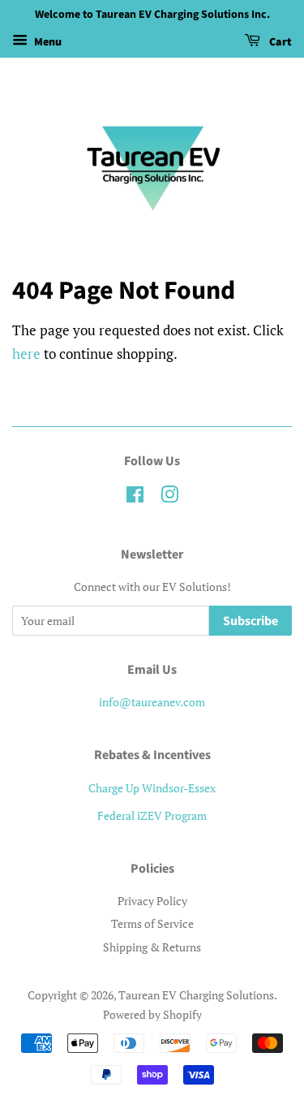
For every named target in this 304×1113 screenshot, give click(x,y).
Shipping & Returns (152, 947)
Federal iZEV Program (152, 815)
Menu (47, 42)
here (26, 353)
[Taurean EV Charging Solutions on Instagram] (169, 497)
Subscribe (250, 621)
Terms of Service (152, 923)
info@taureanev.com (152, 702)
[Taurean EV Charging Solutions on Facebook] (135, 497)
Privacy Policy (152, 900)
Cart (279, 42)
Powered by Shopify (152, 1014)
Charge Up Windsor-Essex (152, 788)
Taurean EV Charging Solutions (196, 995)
